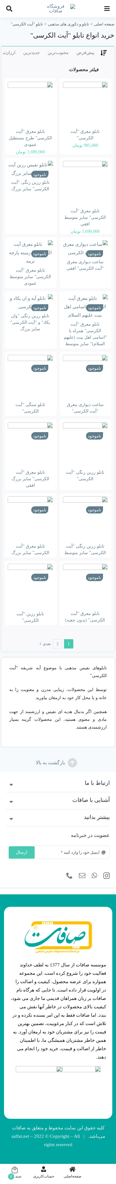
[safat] (58, 6)
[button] (58, 783)
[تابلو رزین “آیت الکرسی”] (30, 586)
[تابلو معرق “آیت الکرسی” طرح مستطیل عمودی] (30, 104)
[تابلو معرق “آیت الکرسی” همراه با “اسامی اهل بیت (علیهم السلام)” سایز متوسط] (85, 306)
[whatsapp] (94, 876)
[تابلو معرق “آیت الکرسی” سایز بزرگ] (30, 519)
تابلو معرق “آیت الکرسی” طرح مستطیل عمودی (30, 138)
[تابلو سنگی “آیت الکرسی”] (30, 377)
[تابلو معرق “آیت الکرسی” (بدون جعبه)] (85, 586)
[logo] (81, 1068)
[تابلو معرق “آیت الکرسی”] (85, 104)
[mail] (82, 876)
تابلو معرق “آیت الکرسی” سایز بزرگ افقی (30, 479)
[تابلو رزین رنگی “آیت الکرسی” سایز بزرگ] (30, 169)
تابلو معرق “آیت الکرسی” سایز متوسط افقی (85, 217)
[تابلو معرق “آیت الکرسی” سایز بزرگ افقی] (30, 445)
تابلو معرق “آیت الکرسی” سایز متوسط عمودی (30, 277)
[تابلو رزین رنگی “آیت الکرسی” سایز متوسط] (85, 519)
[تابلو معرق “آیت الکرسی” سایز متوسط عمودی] (30, 252)
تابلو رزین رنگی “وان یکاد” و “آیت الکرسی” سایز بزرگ (30, 322)
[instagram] (106, 876)
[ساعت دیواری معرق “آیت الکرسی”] (85, 377)
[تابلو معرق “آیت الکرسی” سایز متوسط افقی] (85, 183)
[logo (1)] (39, 1068)
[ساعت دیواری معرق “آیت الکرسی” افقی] (85, 248)
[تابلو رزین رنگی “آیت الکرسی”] (85, 445)
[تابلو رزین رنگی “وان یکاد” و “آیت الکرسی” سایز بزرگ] (30, 302)
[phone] (69, 876)
